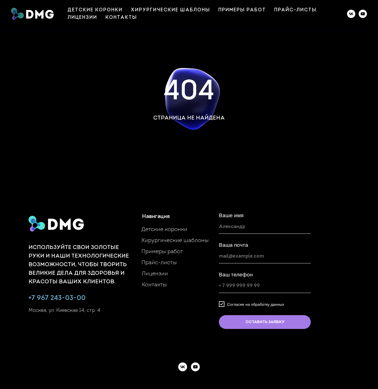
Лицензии (82, 17)
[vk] (351, 14)
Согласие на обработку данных (255, 304)
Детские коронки (95, 10)
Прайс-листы (295, 10)
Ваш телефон (236, 275)
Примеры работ (242, 10)
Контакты (121, 17)
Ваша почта (233, 245)
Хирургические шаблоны (170, 10)
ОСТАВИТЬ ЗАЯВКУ (264, 322)
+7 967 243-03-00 (57, 298)
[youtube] (363, 14)
